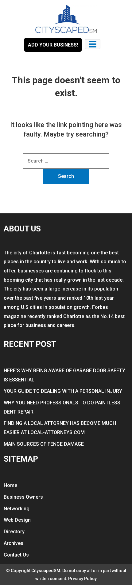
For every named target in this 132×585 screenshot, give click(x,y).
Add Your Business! (53, 45)
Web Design (17, 520)
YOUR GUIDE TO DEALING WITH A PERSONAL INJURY (63, 391)
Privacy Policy (82, 578)
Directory (14, 531)
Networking (16, 509)
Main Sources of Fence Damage (44, 444)
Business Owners (23, 497)
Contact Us (16, 555)
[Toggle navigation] (92, 44)
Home (10, 485)
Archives (13, 543)
